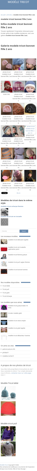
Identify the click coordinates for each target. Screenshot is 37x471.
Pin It (18, 193)
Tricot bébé (6, 286)
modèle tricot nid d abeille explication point (17, 248)
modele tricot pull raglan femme (19, 262)
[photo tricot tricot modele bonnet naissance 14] (8, 415)
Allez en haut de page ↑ (19, 469)
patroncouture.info (8, 349)
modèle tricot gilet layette (16, 328)
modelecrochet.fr (8, 356)
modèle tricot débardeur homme (19, 335)
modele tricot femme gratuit (17, 255)
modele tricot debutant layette (18, 240)
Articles (9, 15)
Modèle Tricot (18, 2)
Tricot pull (5, 289)
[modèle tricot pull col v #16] (8, 456)
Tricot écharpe (7, 296)
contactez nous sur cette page (21, 373)
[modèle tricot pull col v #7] (8, 440)
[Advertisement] (19, 41)
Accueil (3, 15)
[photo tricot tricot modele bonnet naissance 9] (8, 400)
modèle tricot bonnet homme (18, 270)
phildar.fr (5, 352)
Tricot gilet (5, 293)
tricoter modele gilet (15, 313)
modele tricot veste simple (17, 321)
